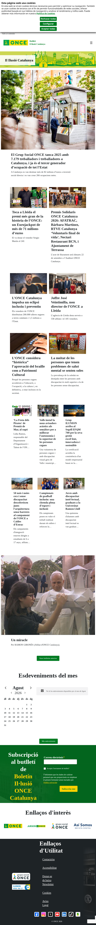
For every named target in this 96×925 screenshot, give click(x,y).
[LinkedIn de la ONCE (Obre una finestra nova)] (64, 914)
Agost (18, 687)
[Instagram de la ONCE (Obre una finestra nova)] (43, 914)
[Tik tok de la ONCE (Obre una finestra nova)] (71, 914)
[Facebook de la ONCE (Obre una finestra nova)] (36, 914)
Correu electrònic (54, 757)
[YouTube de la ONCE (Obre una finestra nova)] (57, 914)
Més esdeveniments (48, 741)
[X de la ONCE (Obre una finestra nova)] (50, 914)
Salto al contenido (8, 34)
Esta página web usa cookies (19, 3)
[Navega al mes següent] (31, 687)
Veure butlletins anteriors (48, 658)
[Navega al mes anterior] (5, 687)
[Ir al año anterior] (11, 693)
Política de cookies (45, 13)
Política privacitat (50, 782)
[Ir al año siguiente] (25, 693)
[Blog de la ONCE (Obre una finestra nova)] (77, 914)
